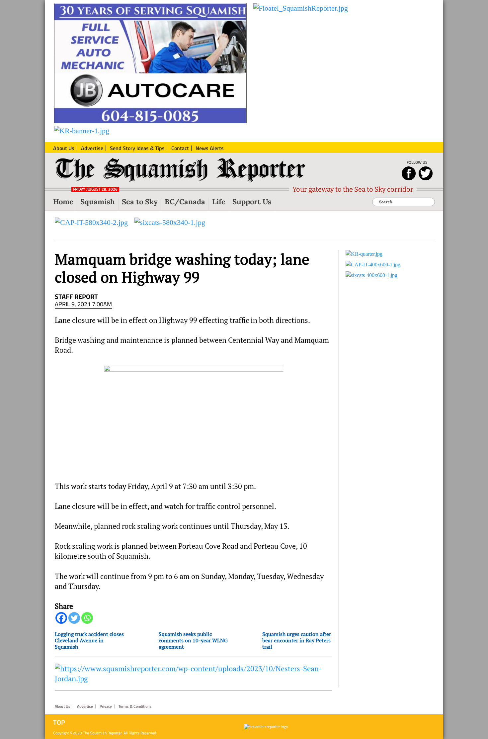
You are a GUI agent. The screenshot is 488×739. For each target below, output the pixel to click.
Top (59, 722)
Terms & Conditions (135, 706)
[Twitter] (74, 618)
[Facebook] (61, 618)
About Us (62, 706)
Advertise (85, 706)
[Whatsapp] (87, 618)
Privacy (106, 706)
